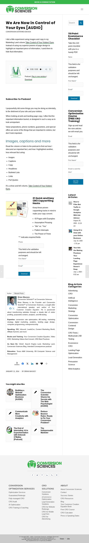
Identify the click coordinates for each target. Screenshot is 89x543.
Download (28, 79)
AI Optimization (14, 505)
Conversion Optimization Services (22, 487)
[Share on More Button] (46, 364)
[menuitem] (82, 9)
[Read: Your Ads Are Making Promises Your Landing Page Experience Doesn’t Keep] (70, 249)
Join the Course (75, 182)
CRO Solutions (48, 487)
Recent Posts (19, 293)
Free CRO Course (68, 510)
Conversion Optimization (73, 316)
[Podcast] (56, 477)
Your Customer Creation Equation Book (70, 505)
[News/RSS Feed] (51, 477)
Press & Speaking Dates (70, 516)
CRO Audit (13, 502)
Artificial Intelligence (73, 299)
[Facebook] (10, 308)
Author (9, 293)
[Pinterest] (42, 477)
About (64, 485)
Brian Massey (24, 297)
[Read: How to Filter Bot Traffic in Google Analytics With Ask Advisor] (70, 203)
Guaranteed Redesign (17, 495)
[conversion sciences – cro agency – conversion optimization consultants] (21, 9)
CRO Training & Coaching (18, 508)
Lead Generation (75, 358)
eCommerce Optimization (46, 498)
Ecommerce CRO (73, 344)
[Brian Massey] (12, 305)
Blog (62, 502)
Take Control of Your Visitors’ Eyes (39, 42)
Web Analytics (74, 369)
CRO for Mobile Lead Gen (48, 513)
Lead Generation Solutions (48, 503)
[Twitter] (13, 308)
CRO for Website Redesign (48, 508)
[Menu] (82, 9)
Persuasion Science (73, 363)
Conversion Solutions (46, 493)
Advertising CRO (73, 292)
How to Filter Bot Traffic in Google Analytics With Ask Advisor (77, 210)
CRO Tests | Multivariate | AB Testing (75, 336)
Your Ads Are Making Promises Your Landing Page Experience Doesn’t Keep (77, 258)
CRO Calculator (67, 513)
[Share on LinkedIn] (32, 364)
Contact (64, 492)
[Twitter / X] (37, 477)
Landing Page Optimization (74, 351)
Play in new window (39, 76)
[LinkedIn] (46, 477)
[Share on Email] (37, 364)
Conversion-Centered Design (18, 32)
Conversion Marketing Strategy (73, 308)
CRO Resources (67, 498)
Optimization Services (17, 492)
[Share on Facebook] (23, 364)
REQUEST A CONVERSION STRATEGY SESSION (44, 2)
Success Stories (67, 495)
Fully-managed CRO (16, 498)
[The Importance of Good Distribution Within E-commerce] (2, 271)
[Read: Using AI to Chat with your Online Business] (70, 231)
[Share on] (42, 364)
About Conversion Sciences (71, 489)
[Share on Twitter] (27, 364)
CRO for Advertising (46, 518)
